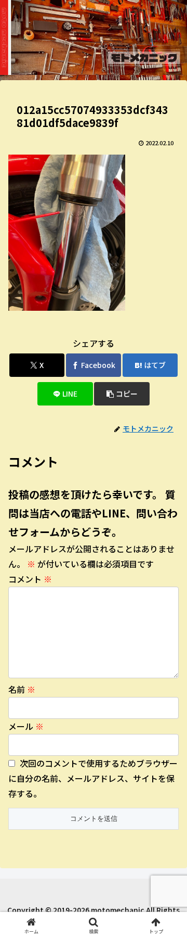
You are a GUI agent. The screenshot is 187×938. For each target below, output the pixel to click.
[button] (122, 393)
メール (26, 726)
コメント (30, 579)
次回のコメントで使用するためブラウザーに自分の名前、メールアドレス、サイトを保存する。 (93, 778)
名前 (21, 689)
